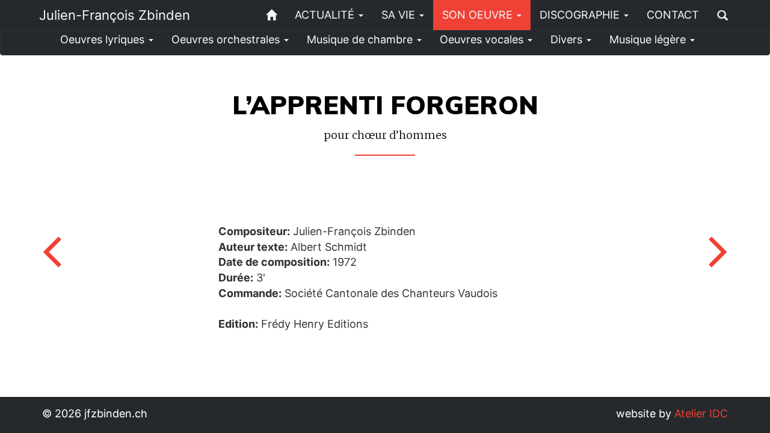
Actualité (326, 14)
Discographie (581, 14)
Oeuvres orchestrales (227, 39)
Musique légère (649, 39)
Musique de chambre (361, 39)
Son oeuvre (479, 14)
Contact (673, 14)
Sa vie (399, 14)
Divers (567, 39)
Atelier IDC (701, 413)
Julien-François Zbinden (114, 15)
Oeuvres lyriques (103, 39)
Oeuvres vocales (483, 39)
